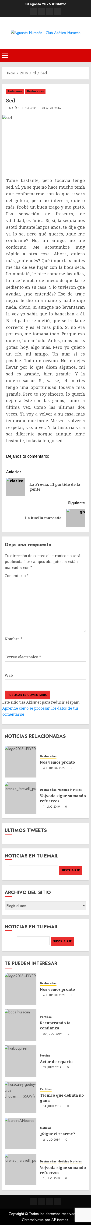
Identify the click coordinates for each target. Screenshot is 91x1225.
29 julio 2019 (52, 1034)
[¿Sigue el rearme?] (20, 1133)
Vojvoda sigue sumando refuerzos (63, 798)
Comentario (16, 575)
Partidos (46, 1017)
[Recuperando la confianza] (20, 1025)
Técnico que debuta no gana (62, 1098)
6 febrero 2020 (54, 768)
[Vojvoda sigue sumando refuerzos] (20, 798)
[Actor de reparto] (20, 1061)
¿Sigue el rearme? (57, 1133)
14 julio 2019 (52, 1106)
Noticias (63, 790)
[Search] (86, 55)
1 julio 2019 (51, 807)
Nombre (13, 638)
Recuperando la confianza (55, 1025)
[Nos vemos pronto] (20, 762)
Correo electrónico (23, 657)
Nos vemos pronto (57, 762)
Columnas (15, 91)
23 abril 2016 (51, 108)
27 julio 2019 (52, 1067)
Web (9, 675)
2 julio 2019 (51, 1140)
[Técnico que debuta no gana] (20, 1097)
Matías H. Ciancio (22, 108)
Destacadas (35, 91)
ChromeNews (33, 1219)
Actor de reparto (56, 1061)
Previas (45, 1056)
